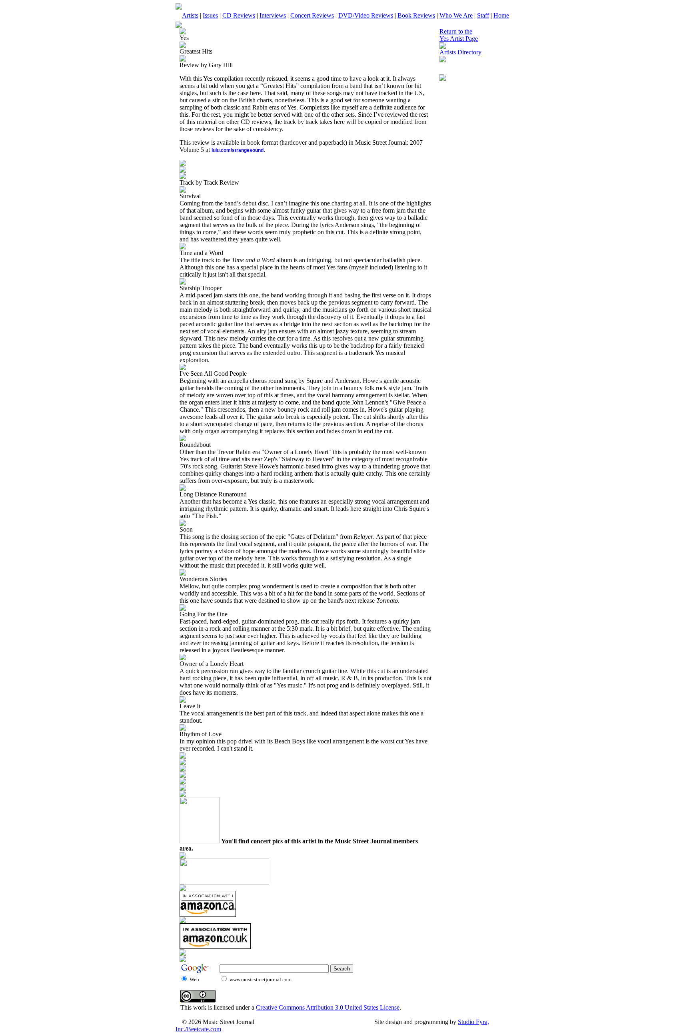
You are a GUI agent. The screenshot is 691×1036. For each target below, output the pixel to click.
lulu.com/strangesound (238, 150)
